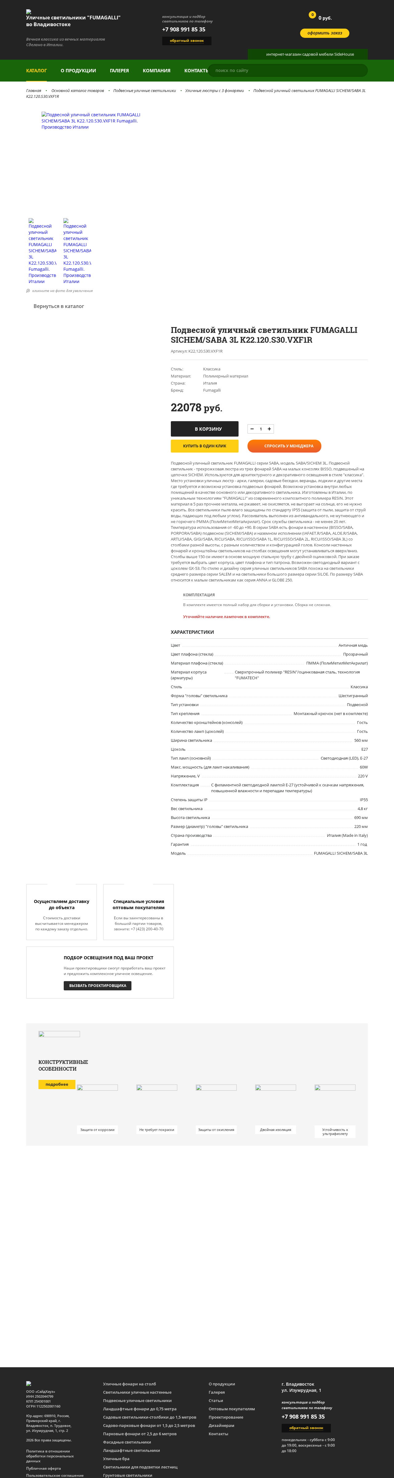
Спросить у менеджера (288, 446)
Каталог (36, 70)
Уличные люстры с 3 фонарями (214, 90)
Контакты (197, 70)
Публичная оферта (43, 1468)
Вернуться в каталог (59, 306)
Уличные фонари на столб (129, 1384)
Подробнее (57, 1084)
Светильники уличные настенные (137, 1392)
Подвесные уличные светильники (144, 90)
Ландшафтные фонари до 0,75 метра (140, 1409)
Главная (33, 90)
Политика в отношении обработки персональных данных (50, 1456)
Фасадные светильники (127, 1442)
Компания (157, 70)
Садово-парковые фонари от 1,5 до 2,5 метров (149, 1425)
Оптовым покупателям (232, 1409)
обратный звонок (187, 40)
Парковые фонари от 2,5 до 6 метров (140, 1433)
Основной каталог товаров (77, 90)
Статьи (216, 1400)
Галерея (119, 70)
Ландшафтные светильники (131, 1450)
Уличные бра (116, 1458)
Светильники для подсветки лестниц (140, 1467)
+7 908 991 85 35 (183, 29)
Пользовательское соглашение (55, 1475)
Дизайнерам (221, 1425)
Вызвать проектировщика (97, 985)
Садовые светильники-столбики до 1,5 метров (149, 1417)
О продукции (78, 70)
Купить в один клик (204, 446)
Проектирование (226, 1417)
